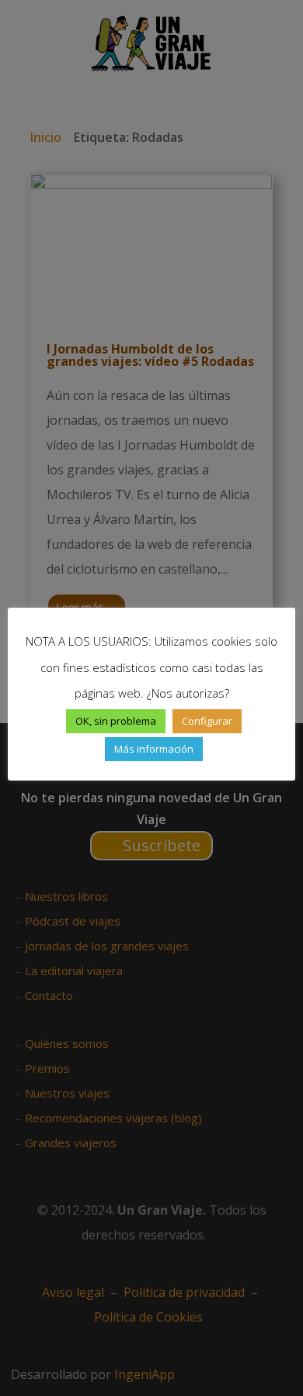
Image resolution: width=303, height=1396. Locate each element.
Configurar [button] (207, 721)
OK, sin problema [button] (115, 721)
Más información (153, 749)
